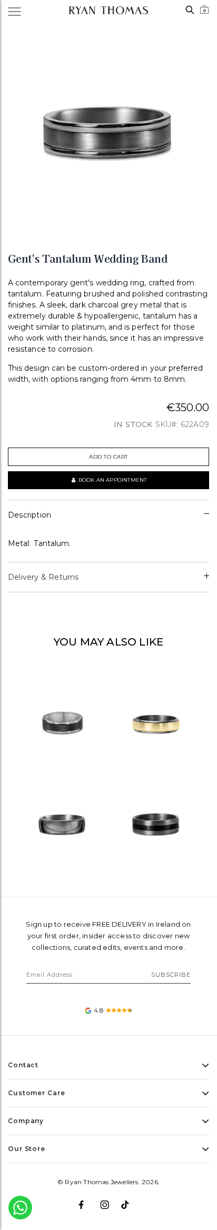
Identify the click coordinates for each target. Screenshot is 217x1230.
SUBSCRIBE (171, 974)
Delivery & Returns (43, 577)
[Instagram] (108, 1200)
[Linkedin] (130, 1200)
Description (29, 515)
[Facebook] (87, 1200)
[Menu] (20, 10)
